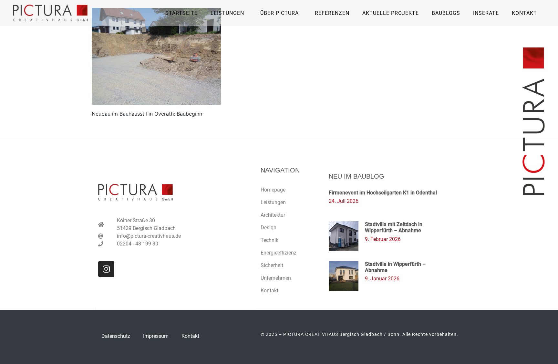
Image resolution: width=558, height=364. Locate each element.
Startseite (181, 13)
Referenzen (332, 13)
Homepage (273, 190)
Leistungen (273, 202)
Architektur (273, 215)
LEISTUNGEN (227, 13)
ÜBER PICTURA (279, 13)
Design (268, 227)
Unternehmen (276, 278)
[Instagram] (106, 269)
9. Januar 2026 (382, 279)
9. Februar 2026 (383, 239)
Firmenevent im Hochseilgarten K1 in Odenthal (383, 193)
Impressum (156, 336)
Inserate (486, 13)
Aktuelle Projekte (390, 13)
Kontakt (524, 13)
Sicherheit (272, 265)
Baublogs (446, 13)
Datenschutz (115, 336)
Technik (269, 240)
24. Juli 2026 (343, 201)
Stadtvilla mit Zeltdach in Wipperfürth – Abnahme (393, 227)
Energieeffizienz (278, 253)
